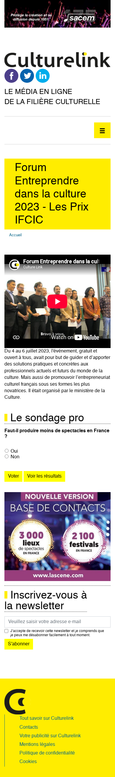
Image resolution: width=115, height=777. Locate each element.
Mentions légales (37, 744)
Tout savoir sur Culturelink (46, 718)
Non (15, 457)
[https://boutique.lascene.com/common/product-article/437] (57, 537)
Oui (14, 451)
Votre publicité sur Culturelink (50, 736)
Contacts (28, 727)
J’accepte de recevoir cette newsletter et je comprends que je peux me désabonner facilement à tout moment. (57, 633)
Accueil (15, 235)
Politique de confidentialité (47, 753)
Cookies (28, 762)
